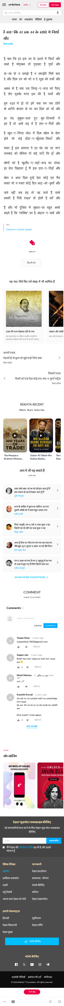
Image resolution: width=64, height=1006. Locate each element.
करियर (35, 892)
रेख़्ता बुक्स (8, 932)
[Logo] (14, 5)
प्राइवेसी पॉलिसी (18, 977)
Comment (50, 625)
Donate (43, 4)
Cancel (38, 625)
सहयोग (6, 871)
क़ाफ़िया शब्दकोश (11, 878)
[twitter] (24, 964)
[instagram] (40, 964)
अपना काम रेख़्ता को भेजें (14, 899)
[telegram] (47, 964)
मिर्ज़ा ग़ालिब (8, 44)
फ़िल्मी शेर (31, 262)
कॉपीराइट (48, 977)
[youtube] (32, 964)
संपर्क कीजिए (38, 885)
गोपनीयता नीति (26, 847)
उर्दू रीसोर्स (7, 892)
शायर (14, 19)
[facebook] (16, 964)
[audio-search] (57, 13)
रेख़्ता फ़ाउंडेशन (39, 871)
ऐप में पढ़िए (32, 992)
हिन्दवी (6, 918)
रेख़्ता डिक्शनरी (10, 925)
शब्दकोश (28, 19)
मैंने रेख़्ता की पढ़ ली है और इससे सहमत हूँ (29, 849)
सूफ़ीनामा (36, 918)
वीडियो (38, 19)
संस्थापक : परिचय (40, 878)
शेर (20, 19)
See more (32, 726)
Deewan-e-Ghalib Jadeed (19, 229)
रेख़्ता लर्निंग (37, 925)
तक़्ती (5, 885)
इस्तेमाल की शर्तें (34, 977)
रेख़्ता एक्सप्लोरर (40, 899)
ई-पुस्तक (48, 19)
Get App (55, 4)
